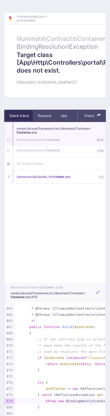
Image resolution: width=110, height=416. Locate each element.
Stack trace (19, 115)
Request (44, 115)
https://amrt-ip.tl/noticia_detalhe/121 (47, 82)
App (64, 115)
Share (89, 115)
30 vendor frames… (30, 164)
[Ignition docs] (13, 18)
